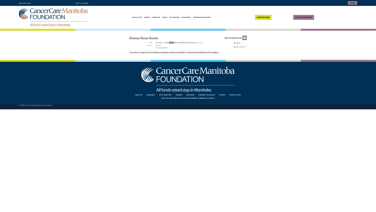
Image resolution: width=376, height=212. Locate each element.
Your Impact (186, 17)
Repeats (201, 42)
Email (159, 45)
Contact (222, 95)
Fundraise (156, 17)
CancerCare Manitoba (202, 17)
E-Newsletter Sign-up (206, 95)
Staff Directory (165, 95)
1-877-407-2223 (81, 3)
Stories (147, 17)
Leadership (150, 95)
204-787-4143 (25, 3)
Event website (161, 48)
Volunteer (190, 95)
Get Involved (174, 17)
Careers (179, 95)
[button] (235, 38)
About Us (138, 95)
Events (164, 17)
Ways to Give (137, 17)
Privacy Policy (235, 95)
